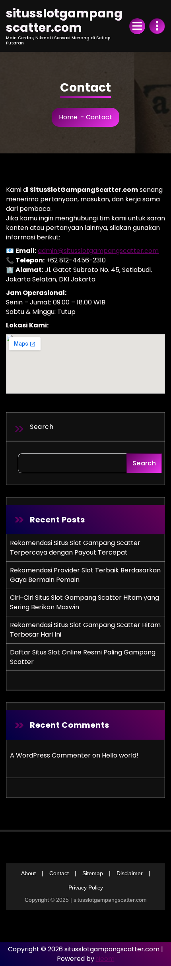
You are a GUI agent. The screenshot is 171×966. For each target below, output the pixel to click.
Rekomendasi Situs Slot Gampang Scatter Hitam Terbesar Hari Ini (85, 629)
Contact (59, 873)
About (28, 873)
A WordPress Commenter (50, 755)
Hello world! (120, 755)
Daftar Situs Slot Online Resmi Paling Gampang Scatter (82, 657)
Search (41, 426)
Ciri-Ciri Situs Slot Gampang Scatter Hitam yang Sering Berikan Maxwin (84, 602)
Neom (105, 958)
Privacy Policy (85, 887)
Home (68, 117)
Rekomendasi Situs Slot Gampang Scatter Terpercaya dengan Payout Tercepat (75, 547)
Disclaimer (130, 873)
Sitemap (92, 873)
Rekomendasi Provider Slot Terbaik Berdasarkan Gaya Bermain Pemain (85, 575)
